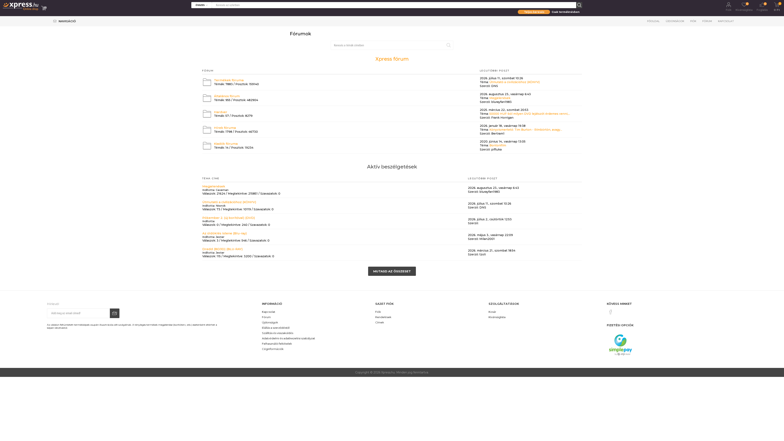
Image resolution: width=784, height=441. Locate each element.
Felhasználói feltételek (277, 343)
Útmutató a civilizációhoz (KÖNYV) (514, 82)
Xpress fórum (392, 59)
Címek (379, 322)
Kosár (492, 311)
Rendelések (383, 317)
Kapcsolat (726, 21)
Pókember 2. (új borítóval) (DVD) (228, 217)
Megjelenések (499, 98)
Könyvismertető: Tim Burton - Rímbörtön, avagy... (525, 129)
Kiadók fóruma (226, 144)
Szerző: (485, 86)
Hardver (220, 112)
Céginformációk (273, 349)
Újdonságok (675, 21)
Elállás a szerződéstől (276, 327)
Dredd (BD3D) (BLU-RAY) (222, 249)
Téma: (484, 82)
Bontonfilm (497, 145)
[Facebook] (610, 312)
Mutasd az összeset (392, 271)
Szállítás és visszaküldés (277, 333)
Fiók (729, 9)
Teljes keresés (534, 11)
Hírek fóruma (225, 128)
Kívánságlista (497, 317)
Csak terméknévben (566, 11)
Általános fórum (227, 96)
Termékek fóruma (229, 80)
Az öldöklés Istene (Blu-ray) (224, 233)
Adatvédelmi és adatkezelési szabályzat (288, 338)
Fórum (707, 21)
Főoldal (653, 21)
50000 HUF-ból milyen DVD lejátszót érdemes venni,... (529, 114)
